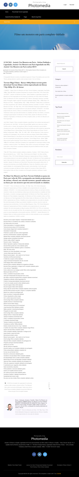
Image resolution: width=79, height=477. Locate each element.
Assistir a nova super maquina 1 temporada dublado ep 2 (19, 219)
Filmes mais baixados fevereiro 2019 (64, 126)
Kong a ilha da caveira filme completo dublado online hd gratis (20, 288)
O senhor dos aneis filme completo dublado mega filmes (19, 328)
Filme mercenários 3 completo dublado (14, 225)
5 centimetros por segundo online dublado (15, 365)
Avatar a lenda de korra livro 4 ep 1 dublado (15, 326)
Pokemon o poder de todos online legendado (16, 232)
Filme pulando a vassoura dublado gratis (14, 369)
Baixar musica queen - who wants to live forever (16, 255)
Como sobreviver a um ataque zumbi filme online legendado (20, 270)
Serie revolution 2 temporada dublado (14, 294)
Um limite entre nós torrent (11, 223)
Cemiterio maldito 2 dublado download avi (15, 374)
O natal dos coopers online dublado (13, 259)
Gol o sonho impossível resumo (12, 298)
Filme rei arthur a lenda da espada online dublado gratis (63, 130)
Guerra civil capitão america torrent (13, 370)
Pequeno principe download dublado (13, 342)
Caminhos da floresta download (12, 257)
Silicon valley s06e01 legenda (12, 240)
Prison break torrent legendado (20, 12)
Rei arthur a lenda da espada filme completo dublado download (20, 277)
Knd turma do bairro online (11, 335)
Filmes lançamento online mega (12, 296)
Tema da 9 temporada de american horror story (16, 275)
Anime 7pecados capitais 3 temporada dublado (16, 244)
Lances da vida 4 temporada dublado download (39, 465)
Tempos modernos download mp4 (13, 316)
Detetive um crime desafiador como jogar (15, 251)
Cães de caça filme (36, 17)
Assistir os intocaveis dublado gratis (13, 354)
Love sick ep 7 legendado (11, 268)
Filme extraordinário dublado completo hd (15, 350)
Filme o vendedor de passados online (14, 273)
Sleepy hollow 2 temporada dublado (13, 314)
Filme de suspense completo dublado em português (18, 363)
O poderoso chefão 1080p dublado (13, 324)
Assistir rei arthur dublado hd (12, 17)
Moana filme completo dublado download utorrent (17, 236)
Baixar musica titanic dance (11, 303)
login (65, 4)
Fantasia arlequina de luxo (63, 113)
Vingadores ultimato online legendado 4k (15, 279)
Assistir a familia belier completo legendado (16, 234)
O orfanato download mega (11, 320)
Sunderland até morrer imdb (11, 376)
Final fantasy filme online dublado (13, 262)
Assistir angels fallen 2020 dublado (13, 285)
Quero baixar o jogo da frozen (12, 333)
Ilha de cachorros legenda (11, 346)
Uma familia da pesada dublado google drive (62, 139)
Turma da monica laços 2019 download (14, 227)
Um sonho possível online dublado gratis (15, 372)
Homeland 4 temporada (10, 231)
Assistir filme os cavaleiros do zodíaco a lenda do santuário (20, 221)
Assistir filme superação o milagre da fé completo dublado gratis (21, 266)
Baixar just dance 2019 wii (11, 272)
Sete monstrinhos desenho (11, 367)
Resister (72, 4)
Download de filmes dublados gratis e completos (17, 247)
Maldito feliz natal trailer (15, 465)
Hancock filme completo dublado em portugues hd (17, 341)
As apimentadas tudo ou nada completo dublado (17, 357)
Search (64, 69)
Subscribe (64, 162)
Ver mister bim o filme (60, 91)
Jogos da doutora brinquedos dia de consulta (16, 260)
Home (6, 12)
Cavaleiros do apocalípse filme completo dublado (17, 355)
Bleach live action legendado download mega (63, 117)
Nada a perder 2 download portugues (14, 309)
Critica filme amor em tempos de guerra (63, 121)
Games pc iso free (9, 344)
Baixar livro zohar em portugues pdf (13, 292)
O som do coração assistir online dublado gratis (16, 283)
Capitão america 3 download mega (13, 301)
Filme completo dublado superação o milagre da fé (17, 331)
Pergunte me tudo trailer (10, 311)
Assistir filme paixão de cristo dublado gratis (16, 246)
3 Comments (8, 73)
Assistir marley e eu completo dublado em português (18, 348)
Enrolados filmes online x (64, 465)
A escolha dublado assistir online (63, 134)
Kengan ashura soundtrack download (13, 238)
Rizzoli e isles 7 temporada (11, 242)
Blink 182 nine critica (9, 249)
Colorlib (59, 473)
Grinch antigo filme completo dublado (14, 300)
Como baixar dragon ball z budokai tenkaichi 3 (16, 229)
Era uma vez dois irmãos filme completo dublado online (18, 378)
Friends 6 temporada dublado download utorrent (16, 281)
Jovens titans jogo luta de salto (12, 253)
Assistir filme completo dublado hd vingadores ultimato (18, 264)
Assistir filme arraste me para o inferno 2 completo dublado (20, 290)
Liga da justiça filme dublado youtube (14, 307)
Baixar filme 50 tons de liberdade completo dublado (17, 359)
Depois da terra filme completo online (14, 329)
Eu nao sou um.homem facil (11, 352)
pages (25, 17)
